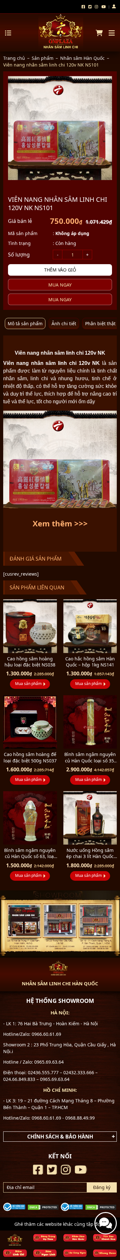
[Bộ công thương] (14, 1206)
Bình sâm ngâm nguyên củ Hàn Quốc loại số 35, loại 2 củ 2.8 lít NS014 (90, 760)
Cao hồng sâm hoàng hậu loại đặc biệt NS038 (29, 662)
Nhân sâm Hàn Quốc (82, 58)
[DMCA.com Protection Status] (43, 1207)
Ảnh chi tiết (64, 323)
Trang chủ (14, 58)
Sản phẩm (42, 58)
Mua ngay (60, 285)
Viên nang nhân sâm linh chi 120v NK (51, 363)
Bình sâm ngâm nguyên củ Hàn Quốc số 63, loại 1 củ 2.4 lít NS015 (30, 856)
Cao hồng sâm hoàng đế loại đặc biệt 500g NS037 (30, 757)
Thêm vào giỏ (60, 270)
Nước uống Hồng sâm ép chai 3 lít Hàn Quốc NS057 (90, 856)
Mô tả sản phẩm (25, 323)
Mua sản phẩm (28, 683)
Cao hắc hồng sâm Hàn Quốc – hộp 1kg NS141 (90, 662)
